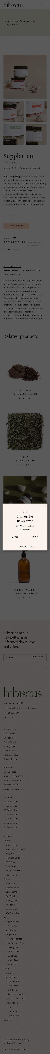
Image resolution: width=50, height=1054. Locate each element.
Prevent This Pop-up (26, 547)
